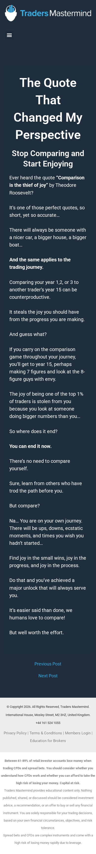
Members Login (78, 733)
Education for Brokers (48, 741)
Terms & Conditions (46, 733)
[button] (9, 35)
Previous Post (47, 664)
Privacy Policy (15, 733)
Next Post (48, 676)
